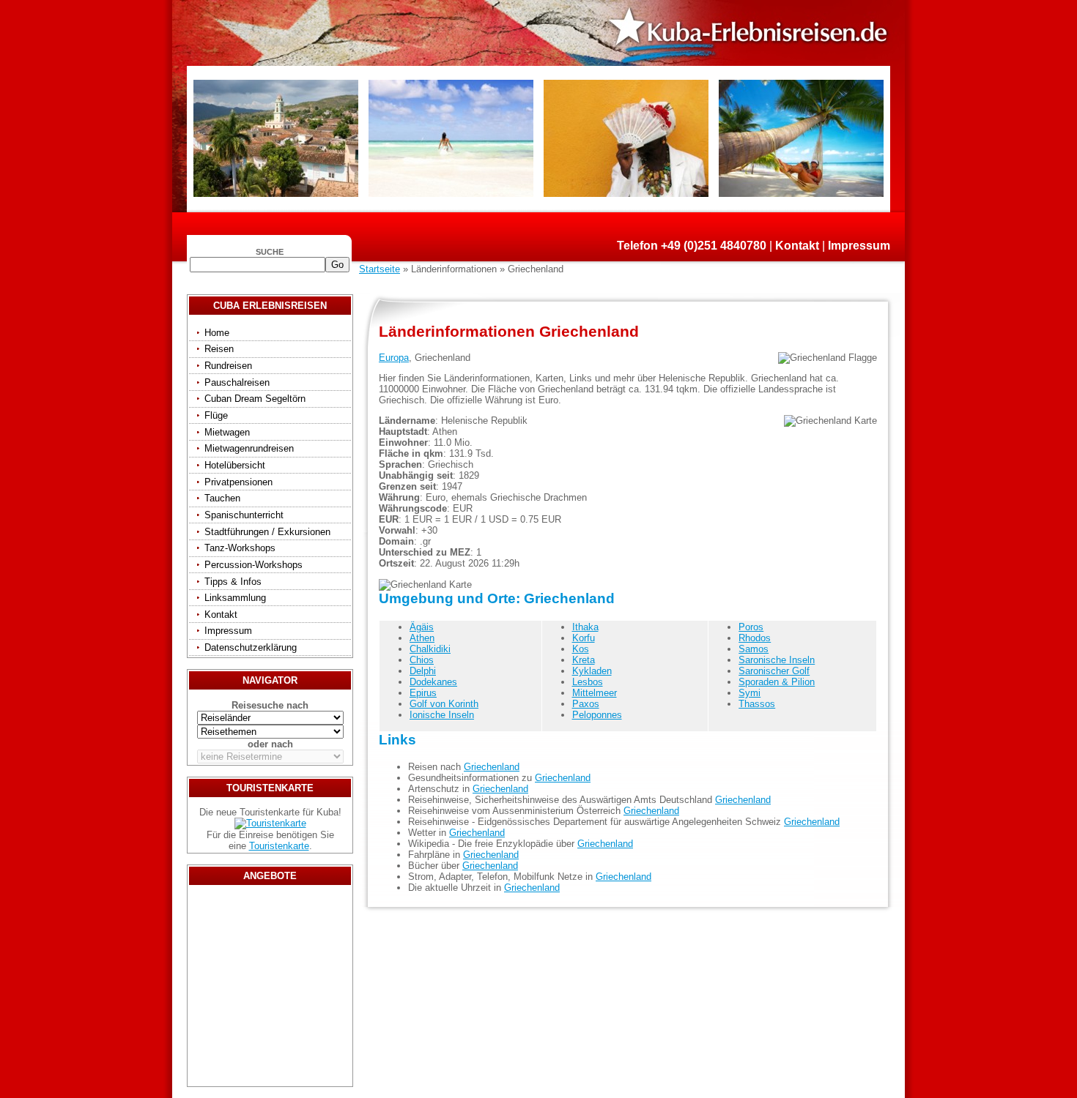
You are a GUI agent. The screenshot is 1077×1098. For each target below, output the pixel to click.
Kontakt (797, 245)
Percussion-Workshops (253, 564)
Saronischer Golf (774, 670)
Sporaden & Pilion (777, 681)
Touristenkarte (279, 845)
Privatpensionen (238, 482)
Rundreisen (228, 365)
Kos (580, 648)
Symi (749, 692)
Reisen (219, 348)
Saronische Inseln (777, 659)
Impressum (859, 245)
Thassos (757, 703)
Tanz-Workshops (239, 547)
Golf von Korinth (444, 703)
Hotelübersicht (234, 465)
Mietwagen (227, 432)
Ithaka (585, 626)
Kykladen (592, 670)
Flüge (216, 415)
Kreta (583, 659)
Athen (422, 637)
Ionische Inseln (442, 714)
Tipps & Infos (233, 581)
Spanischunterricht (244, 514)
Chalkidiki (430, 648)
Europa (394, 357)
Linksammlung (235, 597)
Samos (754, 648)
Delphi (423, 670)
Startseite (379, 269)
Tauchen (222, 498)
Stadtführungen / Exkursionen (267, 531)
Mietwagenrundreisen (249, 448)
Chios (422, 659)
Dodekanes (433, 681)
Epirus (423, 692)
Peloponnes (597, 714)
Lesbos (587, 681)
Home (216, 332)
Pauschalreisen (237, 382)
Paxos (585, 703)
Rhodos (755, 637)
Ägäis (422, 626)
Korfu (583, 637)
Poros (751, 626)
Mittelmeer (594, 692)
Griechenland (491, 766)
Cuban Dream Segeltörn (255, 398)
